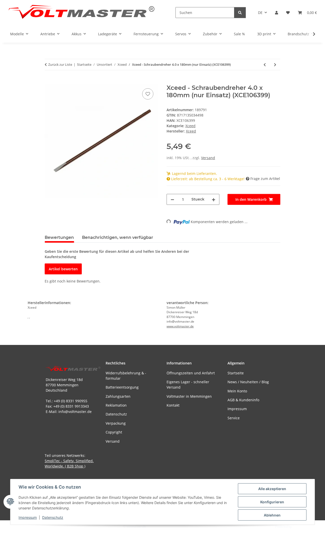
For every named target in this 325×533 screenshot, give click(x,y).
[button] (276, 12)
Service (234, 417)
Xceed (190, 125)
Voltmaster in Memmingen (189, 396)
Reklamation (116, 405)
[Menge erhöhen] (213, 199)
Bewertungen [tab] (59, 237)
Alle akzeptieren (272, 489)
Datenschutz (52, 517)
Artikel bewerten (63, 268)
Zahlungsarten (118, 396)
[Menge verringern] (172, 199)
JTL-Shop (298, 526)
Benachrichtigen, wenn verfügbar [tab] (117, 237)
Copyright (114, 432)
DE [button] (260, 12)
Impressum (28, 517)
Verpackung (116, 423)
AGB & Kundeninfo (243, 399)
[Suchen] (240, 12)
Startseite (236, 373)
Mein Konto (237, 391)
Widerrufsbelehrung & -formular (126, 376)
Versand (208, 157)
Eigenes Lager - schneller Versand (188, 384)
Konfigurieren (272, 502)
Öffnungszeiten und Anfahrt (191, 373)
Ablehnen (272, 515)
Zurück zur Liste (60, 64)
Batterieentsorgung (122, 387)
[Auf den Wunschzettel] (147, 93)
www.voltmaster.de (180, 326)
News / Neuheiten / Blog (248, 381)
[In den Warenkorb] (49, 81)
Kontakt (173, 405)
